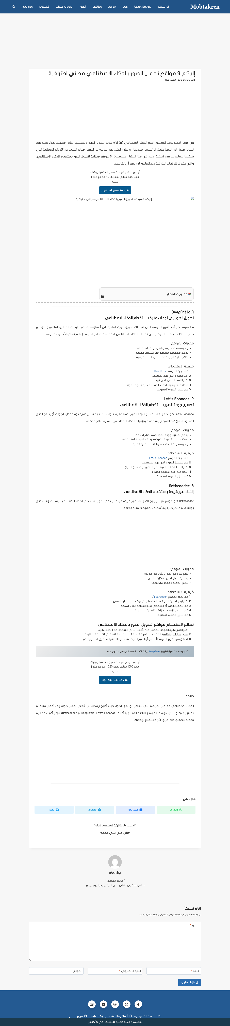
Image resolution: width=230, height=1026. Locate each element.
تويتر (52, 809)
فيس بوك (133, 809)
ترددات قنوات (64, 6)
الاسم (195, 970)
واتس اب (174, 809)
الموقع (77, 970)
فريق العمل (76, 1016)
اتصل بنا (94, 1016)
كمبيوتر (44, 6)
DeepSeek (154, 651)
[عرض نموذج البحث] (13, 7)
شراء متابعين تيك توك (115, 679)
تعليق (195, 925)
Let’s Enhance (158, 458)
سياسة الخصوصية (145, 1016)
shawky (115, 873)
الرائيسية (163, 6)
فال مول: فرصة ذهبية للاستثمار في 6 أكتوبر (115, 1021)
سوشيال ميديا (142, 6)
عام (125, 6)
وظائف (97, 6)
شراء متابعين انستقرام (115, 190)
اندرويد (112, 6)
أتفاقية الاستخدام (116, 1016)
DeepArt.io (160, 371)
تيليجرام (92, 809)
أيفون (82, 6)
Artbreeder (160, 596)
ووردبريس (27, 6)
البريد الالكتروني (130, 970)
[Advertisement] (115, 38)
